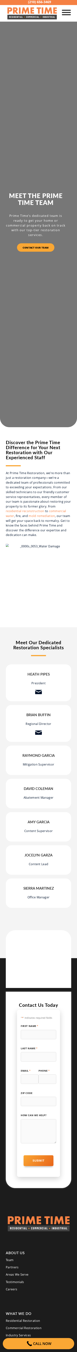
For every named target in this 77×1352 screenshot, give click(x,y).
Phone (44, 1070)
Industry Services (18, 1335)
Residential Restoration (23, 1321)
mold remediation (42, 516)
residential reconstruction (25, 511)
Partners (12, 1267)
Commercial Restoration (23, 1328)
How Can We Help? (34, 1115)
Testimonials (15, 1282)
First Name (29, 1026)
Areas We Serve (17, 1274)
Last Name (29, 1048)
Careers (11, 1289)
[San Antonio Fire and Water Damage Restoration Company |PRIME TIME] (32, 13)
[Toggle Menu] (66, 12)
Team (9, 1260)
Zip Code (27, 1093)
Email (26, 1070)
